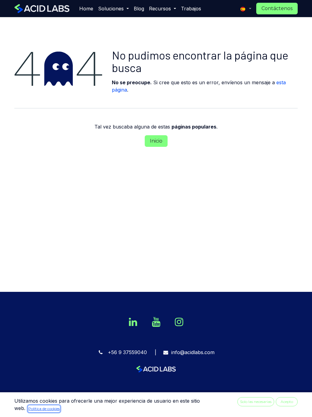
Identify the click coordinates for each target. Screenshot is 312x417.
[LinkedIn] (133, 322)
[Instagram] (179, 322)
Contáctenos (276, 8)
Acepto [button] (287, 401)
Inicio (156, 141)
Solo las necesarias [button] (255, 401)
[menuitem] (86, 8)
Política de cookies (44, 408)
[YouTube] (156, 322)
